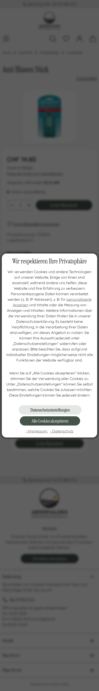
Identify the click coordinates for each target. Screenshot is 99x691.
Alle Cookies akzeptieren (50, 421)
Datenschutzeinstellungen (50, 410)
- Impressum (37, 431)
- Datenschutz (61, 431)
